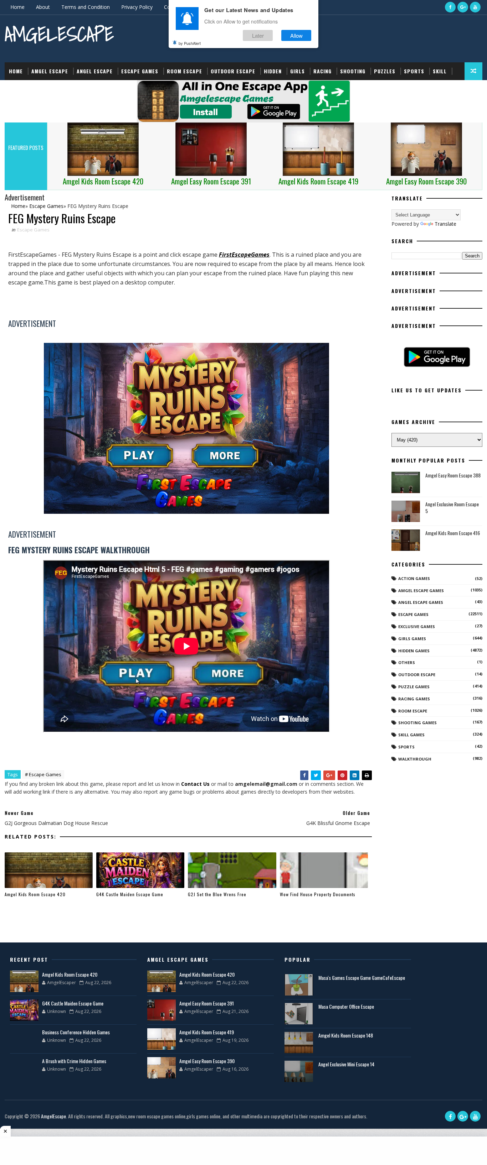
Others (406, 662)
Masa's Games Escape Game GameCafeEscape (361, 977)
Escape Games (139, 71)
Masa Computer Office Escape (346, 1006)
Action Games (414, 578)
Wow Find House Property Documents (317, 894)
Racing (322, 71)
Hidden (273, 71)
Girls (297, 71)
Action (18, 89)
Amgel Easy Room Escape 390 (207, 1061)
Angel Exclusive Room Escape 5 (452, 507)
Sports (414, 71)
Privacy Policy (137, 7)
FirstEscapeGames (244, 254)
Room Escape (184, 71)
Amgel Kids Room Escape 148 (345, 1035)
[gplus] (462, 7)
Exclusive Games (416, 626)
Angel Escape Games (420, 602)
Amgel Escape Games (421, 590)
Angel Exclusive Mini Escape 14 (346, 1064)
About (43, 7)
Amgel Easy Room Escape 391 (206, 1003)
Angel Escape (95, 71)
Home (17, 7)
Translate (445, 223)
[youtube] (475, 7)
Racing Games (414, 698)
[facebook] (450, 7)
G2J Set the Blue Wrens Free (217, 894)
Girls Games (412, 638)
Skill (440, 71)
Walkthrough (414, 759)
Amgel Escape (49, 71)
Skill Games (411, 734)
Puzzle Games (414, 686)
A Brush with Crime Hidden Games (74, 1061)
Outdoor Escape (233, 71)
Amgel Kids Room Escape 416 (452, 533)
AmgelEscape (59, 34)
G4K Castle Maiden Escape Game (129, 894)
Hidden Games (414, 650)
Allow (296, 35)
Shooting (352, 71)
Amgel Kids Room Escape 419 (206, 1032)
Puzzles (384, 71)
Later (258, 35)
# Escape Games (43, 774)
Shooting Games (417, 722)
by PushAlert (190, 43)
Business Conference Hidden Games (76, 1032)
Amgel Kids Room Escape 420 (35, 894)
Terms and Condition (85, 7)
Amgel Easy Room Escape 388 (453, 475)
